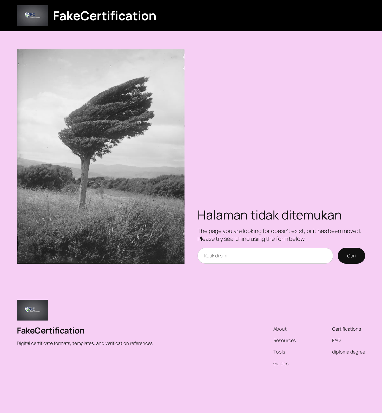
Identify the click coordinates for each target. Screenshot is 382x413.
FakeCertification (104, 15)
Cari (351, 255)
